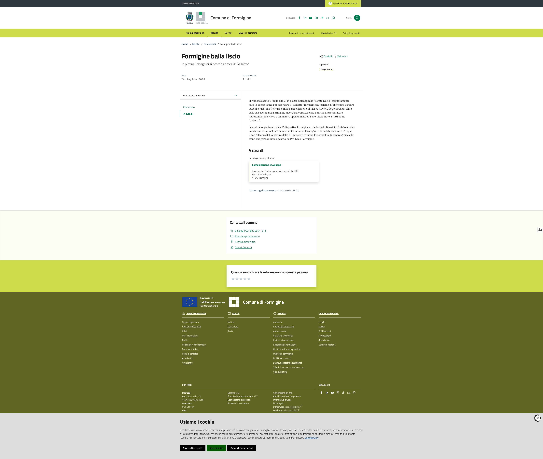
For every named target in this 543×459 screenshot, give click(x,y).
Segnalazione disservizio (239, 399)
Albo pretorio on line (282, 392)
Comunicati (210, 44)
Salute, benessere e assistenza (287, 362)
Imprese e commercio (283, 353)
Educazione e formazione (285, 344)
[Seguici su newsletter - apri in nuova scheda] (326, 17)
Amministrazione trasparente (287, 396)
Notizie (231, 322)
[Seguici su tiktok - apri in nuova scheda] (321, 17)
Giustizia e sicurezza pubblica (286, 349)
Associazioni (324, 340)
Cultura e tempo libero (283, 340)
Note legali (278, 403)
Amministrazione (196, 313)
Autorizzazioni (279, 331)
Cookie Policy (311, 438)
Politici (185, 340)
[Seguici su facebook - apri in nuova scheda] (298, 17)
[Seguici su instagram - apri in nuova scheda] (315, 17)
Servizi (282, 313)
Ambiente (277, 322)
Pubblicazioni (325, 331)
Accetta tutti (216, 448)
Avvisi (230, 331)
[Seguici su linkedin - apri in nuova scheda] (304, 17)
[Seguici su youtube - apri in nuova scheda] (309, 17)
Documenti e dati (190, 349)
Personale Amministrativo (194, 344)
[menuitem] (195, 33)
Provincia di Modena (190, 3)
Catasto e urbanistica (283, 335)
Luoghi (322, 322)
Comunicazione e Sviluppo (266, 165)
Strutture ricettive (327, 344)
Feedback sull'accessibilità (285, 410)
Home (185, 44)
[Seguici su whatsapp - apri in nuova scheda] (332, 17)
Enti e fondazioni (190, 335)
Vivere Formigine (329, 313)
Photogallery (325, 335)
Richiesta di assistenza (238, 403)
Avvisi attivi (187, 358)
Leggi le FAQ (233, 392)
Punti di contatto (190, 353)
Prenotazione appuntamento (241, 396)
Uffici (184, 331)
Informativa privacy (282, 399)
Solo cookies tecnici (192, 448)
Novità (195, 44)
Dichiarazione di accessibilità (286, 406)
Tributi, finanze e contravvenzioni (288, 367)
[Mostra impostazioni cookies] (540, 229)
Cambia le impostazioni (241, 448)
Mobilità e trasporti (282, 358)
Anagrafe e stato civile (283, 326)
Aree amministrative (191, 326)
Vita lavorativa (280, 371)
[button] (357, 17)
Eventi (322, 326)
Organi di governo (190, 322)
